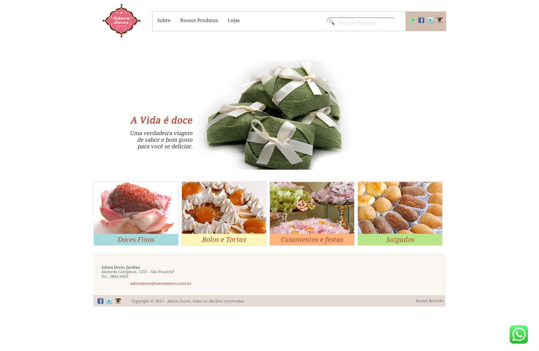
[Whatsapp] (412, 23)
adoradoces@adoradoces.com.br (160, 283)
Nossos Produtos (199, 20)
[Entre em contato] (519, 334)
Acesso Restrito (429, 300)
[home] (122, 22)
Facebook (426, 24)
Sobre (163, 20)
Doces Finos (136, 239)
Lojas (234, 20)
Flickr (444, 24)
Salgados (400, 239)
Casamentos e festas (312, 239)
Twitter (435, 24)
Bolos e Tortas (224, 239)
